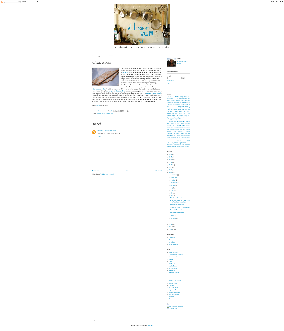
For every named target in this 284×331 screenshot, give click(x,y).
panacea (188, 129)
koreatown (187, 119)
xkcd (170, 299)
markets (169, 125)
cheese (184, 102)
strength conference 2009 (174, 139)
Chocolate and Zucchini (176, 254)
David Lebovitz (173, 257)
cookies (177, 104)
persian (169, 133)
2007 (170, 227)
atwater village (179, 97)
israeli (188, 117)
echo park (187, 109)
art (173, 96)
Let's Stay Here (173, 287)
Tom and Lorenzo (174, 294)
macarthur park (175, 123)
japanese (173, 119)
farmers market (177, 113)
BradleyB (100, 131)
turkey (168, 142)
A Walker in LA (173, 237)
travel (188, 141)
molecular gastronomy (179, 127)
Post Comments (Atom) (107, 174)
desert (173, 106)
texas (173, 140)
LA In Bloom (172, 242)
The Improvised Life (174, 292)
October (173, 180)
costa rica (182, 104)
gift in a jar (175, 115)
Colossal (171, 285)
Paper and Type (173, 290)
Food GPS (172, 263)
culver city (187, 104)
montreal (172, 129)
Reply (99, 136)
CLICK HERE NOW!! (175, 281)
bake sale (187, 97)
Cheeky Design (173, 283)
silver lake (178, 137)
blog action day (183, 98)
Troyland (171, 297)
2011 (170, 167)
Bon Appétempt (173, 252)
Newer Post (95, 171)
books (168, 100)
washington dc (177, 144)
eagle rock (181, 109)
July (172, 188)
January (173, 221)
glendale (181, 115)
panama (169, 131)
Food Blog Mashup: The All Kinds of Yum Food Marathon (180, 201)
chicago (188, 102)
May (172, 193)
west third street (171, 146)
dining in (99, 113)
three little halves (174, 273)
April (172, 195)
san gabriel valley (179, 135)
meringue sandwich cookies (116, 91)
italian (168, 119)
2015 (170, 157)
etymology (170, 111)
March (173, 215)
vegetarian (182, 143)
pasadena (180, 131)
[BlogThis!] (116, 111)
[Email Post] (128, 110)
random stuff (109, 113)
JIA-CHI (171, 240)
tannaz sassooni (103, 110)
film (184, 113)
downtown (174, 109)
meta (182, 125)
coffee (173, 104)
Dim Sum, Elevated (176, 198)
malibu (182, 123)
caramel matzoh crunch (153, 93)
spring (188, 137)
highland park (177, 117)
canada (188, 100)
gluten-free (187, 115)
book (189, 98)
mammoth (187, 123)
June (172, 190)
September (174, 182)
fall (184, 111)
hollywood (184, 117)
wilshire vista (185, 146)
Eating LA (172, 261)
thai (177, 140)
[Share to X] (119, 111)
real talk (187, 133)
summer (183, 139)
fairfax (181, 111)
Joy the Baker (173, 266)
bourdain (173, 100)
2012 (170, 165)
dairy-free (169, 106)
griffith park (170, 117)
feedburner (170, 80)
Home (127, 171)
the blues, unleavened (177, 212)
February (173, 218)
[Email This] (114, 111)
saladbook (170, 135)
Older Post (158, 171)
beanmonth (175, 98)
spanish (184, 137)
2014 (170, 159)
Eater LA (171, 259)
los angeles (182, 121)
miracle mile (170, 127)
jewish (178, 119)
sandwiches (187, 135)
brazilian (178, 100)
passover (187, 131)
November (174, 177)
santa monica (171, 137)
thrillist (179, 140)
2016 (170, 154)
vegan (176, 143)
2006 (170, 229)
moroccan (177, 129)
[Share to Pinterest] (123, 111)
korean (182, 119)
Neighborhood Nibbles (177, 204)
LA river (169, 121)
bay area (169, 98)
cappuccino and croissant (174, 102)
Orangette (172, 270)
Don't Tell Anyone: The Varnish (179, 210)
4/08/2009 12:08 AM (110, 131)
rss (169, 83)
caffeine (183, 100)
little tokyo (173, 121)
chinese (169, 104)
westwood (179, 146)
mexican (188, 125)
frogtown (169, 115)
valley (172, 142)
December (174, 175)
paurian (98, 105)
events (104, 113)
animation (169, 96)
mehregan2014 (176, 125)
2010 (170, 170)
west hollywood (186, 144)
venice (188, 142)
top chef (184, 140)
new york (182, 129)
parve (174, 131)
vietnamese (170, 144)
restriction (125, 72)
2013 (170, 162)
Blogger (150, 325)
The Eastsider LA (174, 244)
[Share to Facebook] (121, 111)
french (188, 113)
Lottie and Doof (173, 268)
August (173, 185)
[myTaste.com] (172, 308)
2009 (170, 172)
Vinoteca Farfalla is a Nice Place (180, 207)
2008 (170, 224)
